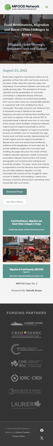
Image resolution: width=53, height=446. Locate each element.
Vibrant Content (22, 432)
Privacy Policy (18, 436)
